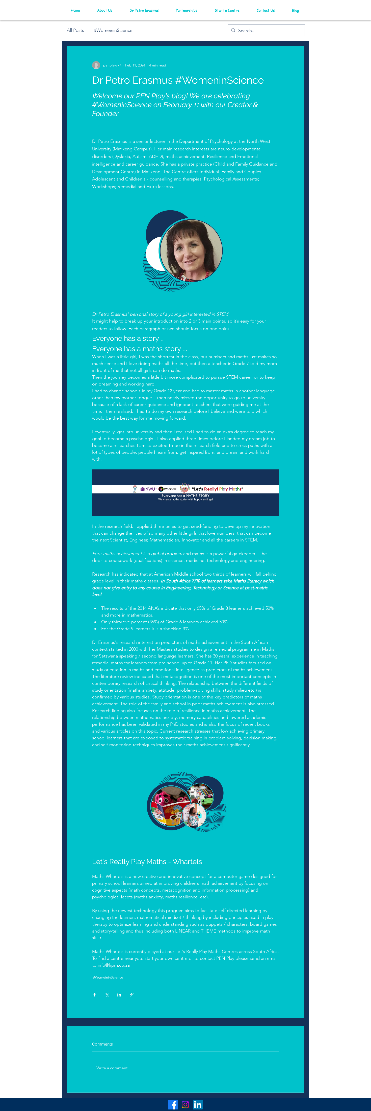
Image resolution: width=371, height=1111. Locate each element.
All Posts (75, 30)
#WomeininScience (113, 30)
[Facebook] (173, 1104)
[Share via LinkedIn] (119, 994)
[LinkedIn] (198, 1104)
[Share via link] (131, 994)
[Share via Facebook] (94, 994)
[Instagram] (185, 1104)
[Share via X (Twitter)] (106, 994)
